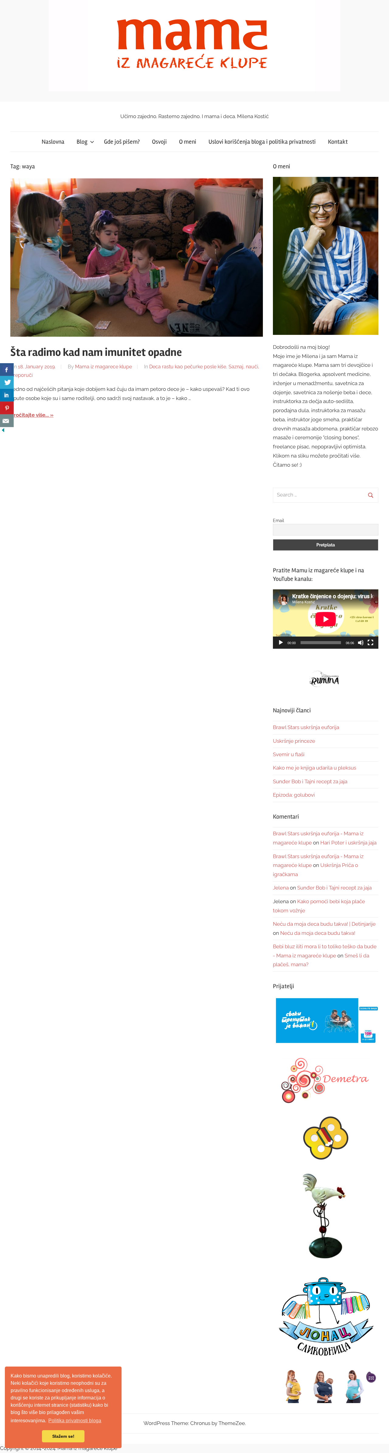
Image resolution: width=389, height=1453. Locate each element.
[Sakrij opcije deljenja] (3, 431)
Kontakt (338, 142)
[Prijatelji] (325, 1021)
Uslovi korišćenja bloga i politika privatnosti (262, 142)
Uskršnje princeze (294, 741)
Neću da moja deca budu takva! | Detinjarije (324, 924)
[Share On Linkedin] (7, 395)
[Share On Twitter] (7, 382)
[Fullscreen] (370, 643)
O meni (187, 142)
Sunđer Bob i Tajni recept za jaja (310, 781)
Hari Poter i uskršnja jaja (348, 843)
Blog (82, 142)
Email (278, 520)
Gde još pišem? (122, 142)
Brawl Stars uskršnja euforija (306, 727)
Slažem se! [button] (63, 1436)
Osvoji (159, 142)
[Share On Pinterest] (7, 408)
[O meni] (325, 256)
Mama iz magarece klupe (103, 367)
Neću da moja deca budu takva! (317, 933)
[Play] (281, 643)
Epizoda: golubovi (294, 795)
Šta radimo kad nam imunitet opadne (96, 352)
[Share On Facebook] (7, 369)
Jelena (281, 888)
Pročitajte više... (29, 415)
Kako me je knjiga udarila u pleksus (314, 768)
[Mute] (361, 643)
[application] (325, 619)
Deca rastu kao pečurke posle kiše (187, 367)
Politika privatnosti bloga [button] (74, 1420)
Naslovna (53, 142)
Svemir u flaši (289, 754)
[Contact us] (7, 420)
